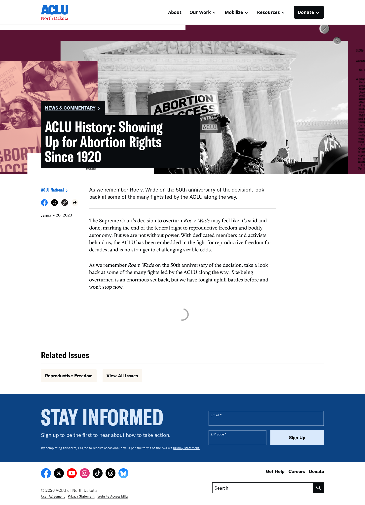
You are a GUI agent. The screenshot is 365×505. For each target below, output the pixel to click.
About (175, 12)
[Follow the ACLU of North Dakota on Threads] (110, 474)
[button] (64, 203)
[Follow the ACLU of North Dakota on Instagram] (85, 474)
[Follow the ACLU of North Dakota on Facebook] (46, 474)
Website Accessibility (113, 496)
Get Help (275, 471)
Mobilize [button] (234, 12)
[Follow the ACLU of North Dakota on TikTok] (98, 474)
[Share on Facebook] (44, 204)
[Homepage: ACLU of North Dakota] (58, 12)
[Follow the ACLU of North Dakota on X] (59, 474)
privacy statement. (186, 448)
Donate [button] (306, 12)
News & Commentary (70, 108)
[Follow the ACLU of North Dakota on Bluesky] (123, 474)
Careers (297, 471)
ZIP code (218, 434)
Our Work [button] (200, 12)
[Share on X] (54, 204)
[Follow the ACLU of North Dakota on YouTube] (72, 474)
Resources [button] (268, 12)
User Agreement (53, 496)
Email (216, 415)
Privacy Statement (81, 496)
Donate (316, 471)
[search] (318, 487)
